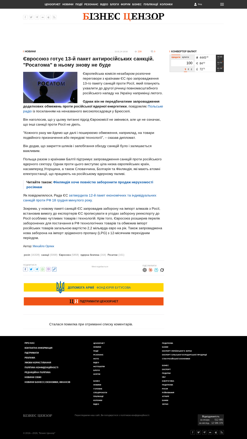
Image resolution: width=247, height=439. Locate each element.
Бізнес (137, 4)
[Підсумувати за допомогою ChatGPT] (144, 269)
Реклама (30, 357)
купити (185, 57)
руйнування (168, 393)
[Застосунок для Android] (43, 17)
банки (165, 347)
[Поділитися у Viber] (48, 268)
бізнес (165, 365)
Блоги (114, 4)
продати (175, 57)
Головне (97, 389)
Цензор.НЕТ (53, 4)
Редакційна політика (38, 372)
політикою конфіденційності (134, 415)
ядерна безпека (93, 254)
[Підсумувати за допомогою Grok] (162, 269)
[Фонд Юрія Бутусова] (93, 287)
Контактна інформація (38, 348)
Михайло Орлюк (43, 246)
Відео (104, 4)
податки (166, 373)
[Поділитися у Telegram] (37, 268)
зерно (165, 404)
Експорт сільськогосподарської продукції (184, 355)
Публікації (151, 4)
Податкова (167, 343)
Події (78, 4)
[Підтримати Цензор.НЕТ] (93, 301)
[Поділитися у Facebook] (25, 268)
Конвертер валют (184, 51)
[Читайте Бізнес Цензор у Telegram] (204, 432)
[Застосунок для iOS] (48, 17)
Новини (67, 4)
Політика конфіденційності (41, 367)
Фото (96, 359)
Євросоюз (69, 254)
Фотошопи (99, 367)
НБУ (164, 377)
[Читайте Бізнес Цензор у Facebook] (193, 432)
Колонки (166, 4)
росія (32, 254)
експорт (166, 369)
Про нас (30, 343)
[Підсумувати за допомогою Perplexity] (156, 269)
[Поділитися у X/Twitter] (31, 268)
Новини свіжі (33, 377)
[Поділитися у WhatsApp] (43, 268)
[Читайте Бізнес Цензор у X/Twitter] (198, 432)
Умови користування (38, 362)
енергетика (168, 381)
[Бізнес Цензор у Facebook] (25, 17)
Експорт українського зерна (177, 351)
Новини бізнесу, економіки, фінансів (47, 382)
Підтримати (32, 353)
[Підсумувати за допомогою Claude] (150, 269)
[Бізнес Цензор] (123, 17)
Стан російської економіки (176, 359)
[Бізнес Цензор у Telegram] (37, 17)
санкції (49, 254)
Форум (125, 4)
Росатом (116, 254)
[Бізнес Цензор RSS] (54, 17)
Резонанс (91, 4)
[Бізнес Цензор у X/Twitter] (31, 17)
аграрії (165, 396)
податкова (167, 385)
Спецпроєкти (100, 393)
